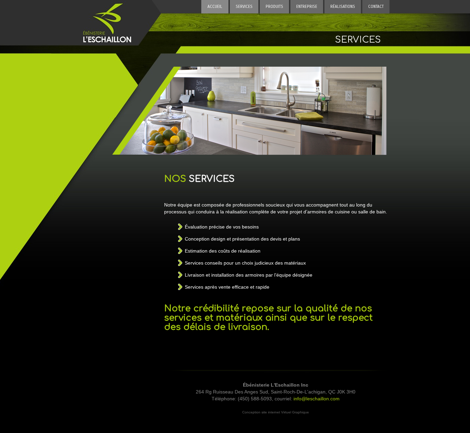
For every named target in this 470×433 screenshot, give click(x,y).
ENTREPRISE (306, 6)
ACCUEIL (214, 6)
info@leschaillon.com (316, 398)
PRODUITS (274, 6)
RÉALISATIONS (342, 6)
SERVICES (244, 6)
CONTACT (376, 6)
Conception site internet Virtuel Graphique (275, 412)
